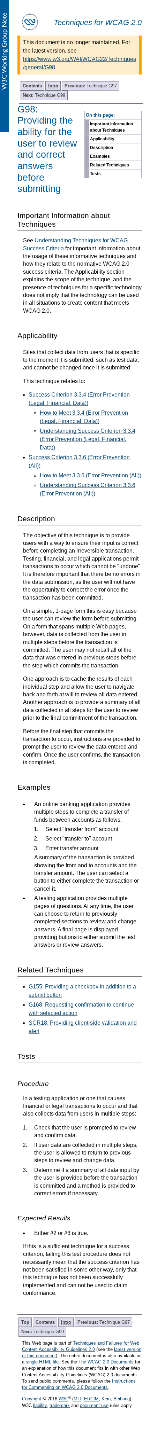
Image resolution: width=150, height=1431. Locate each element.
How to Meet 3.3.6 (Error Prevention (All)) (90, 475)
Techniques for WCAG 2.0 (98, 22)
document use (94, 1405)
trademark (60, 1405)
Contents (32, 85)
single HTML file (42, 1361)
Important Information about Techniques (111, 127)
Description (101, 147)
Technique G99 (44, 95)
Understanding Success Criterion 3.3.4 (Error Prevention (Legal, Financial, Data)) (87, 439)
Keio (106, 1398)
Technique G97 (91, 85)
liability (40, 1405)
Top (25, 1322)
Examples (100, 156)
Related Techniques (109, 165)
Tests (95, 173)
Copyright (31, 1398)
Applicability (102, 138)
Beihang (121, 1398)
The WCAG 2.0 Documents (106, 1361)
